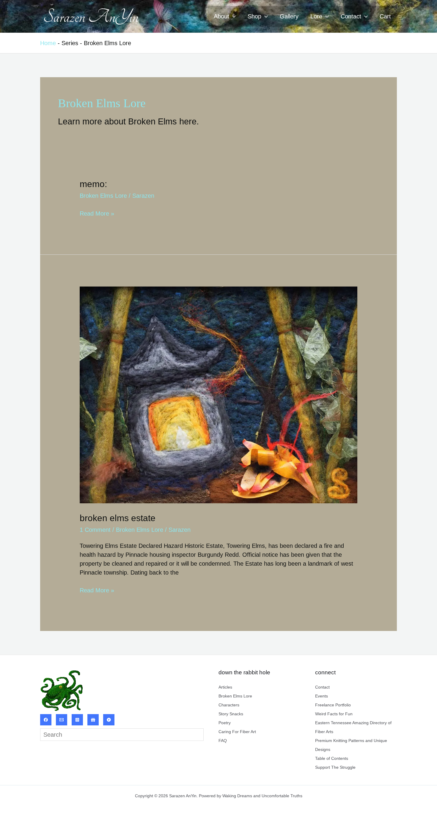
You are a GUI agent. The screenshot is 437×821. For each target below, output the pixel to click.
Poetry (224, 722)
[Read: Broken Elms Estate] (218, 394)
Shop (254, 16)
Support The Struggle (335, 767)
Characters (228, 705)
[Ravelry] (108, 719)
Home (48, 43)
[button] (232, 16)
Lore (316, 16)
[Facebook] (45, 719)
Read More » (97, 213)
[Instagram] (77, 719)
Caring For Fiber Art (237, 731)
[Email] (61, 719)
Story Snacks (230, 713)
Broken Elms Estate (117, 518)
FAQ (222, 740)
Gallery (289, 16)
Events (321, 696)
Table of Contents (331, 758)
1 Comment (95, 529)
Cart (385, 16)
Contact (351, 16)
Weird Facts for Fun (334, 713)
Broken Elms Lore (103, 195)
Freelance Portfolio (333, 705)
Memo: (93, 184)
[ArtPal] (93, 719)
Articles (225, 687)
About (221, 16)
